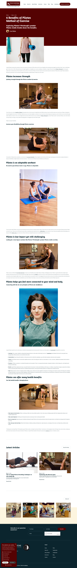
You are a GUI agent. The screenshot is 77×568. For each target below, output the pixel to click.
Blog (52, 4)
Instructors (40, 4)
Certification (56, 4)
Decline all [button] (12, 562)
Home (25, 4)
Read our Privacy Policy (11, 549)
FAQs (49, 4)
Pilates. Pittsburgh (59, 69)
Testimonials (55, 550)
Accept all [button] (5, 562)
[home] (13, 3)
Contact (54, 557)
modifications (42, 231)
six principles (53, 350)
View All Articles (66, 447)
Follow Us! (67, 498)
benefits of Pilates (18, 112)
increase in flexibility (30, 157)
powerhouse (49, 353)
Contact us (47, 430)
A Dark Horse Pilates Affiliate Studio (13, 6)
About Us (28, 4)
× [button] (15, 544)
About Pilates (34, 4)
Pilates (7, 15)
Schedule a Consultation (65, 4)
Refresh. (26, 565)
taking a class (14, 232)
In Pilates (36, 274)
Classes (45, 4)
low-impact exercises (20, 272)
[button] (9, 565)
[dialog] (9, 555)
